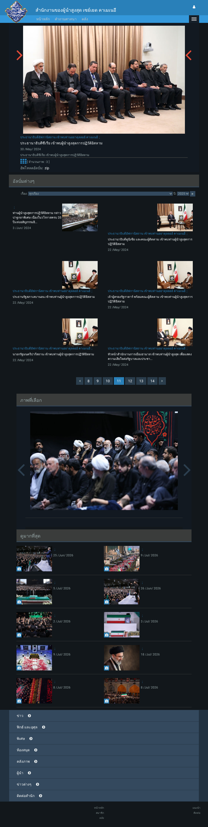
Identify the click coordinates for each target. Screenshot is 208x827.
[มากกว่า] (23, 162)
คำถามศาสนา (66, 19)
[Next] (162, 381)
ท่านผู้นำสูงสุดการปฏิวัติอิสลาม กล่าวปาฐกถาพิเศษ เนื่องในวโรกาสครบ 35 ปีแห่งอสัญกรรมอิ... (37, 217)
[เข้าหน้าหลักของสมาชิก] (194, 7)
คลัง (85, 19)
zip (46, 168)
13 (141, 381)
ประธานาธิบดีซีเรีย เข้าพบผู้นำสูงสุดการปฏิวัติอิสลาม (61, 143)
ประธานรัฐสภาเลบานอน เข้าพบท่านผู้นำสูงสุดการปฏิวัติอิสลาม (54, 297)
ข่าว (20, 716)
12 (130, 381)
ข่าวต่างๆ (24, 784)
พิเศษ (21, 739)
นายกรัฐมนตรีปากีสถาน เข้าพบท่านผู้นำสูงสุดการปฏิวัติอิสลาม (53, 354)
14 (152, 381)
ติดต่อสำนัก (25, 796)
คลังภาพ (23, 761)
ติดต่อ (197, 812)
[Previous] (79, 381)
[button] (194, 19)
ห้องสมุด (23, 750)
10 (108, 381)
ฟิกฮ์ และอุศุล (27, 727)
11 (119, 381)
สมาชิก (100, 812)
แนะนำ (196, 807)
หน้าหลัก (43, 19)
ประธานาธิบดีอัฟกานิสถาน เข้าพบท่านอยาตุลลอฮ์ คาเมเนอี (59, 137)
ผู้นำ (20, 773)
